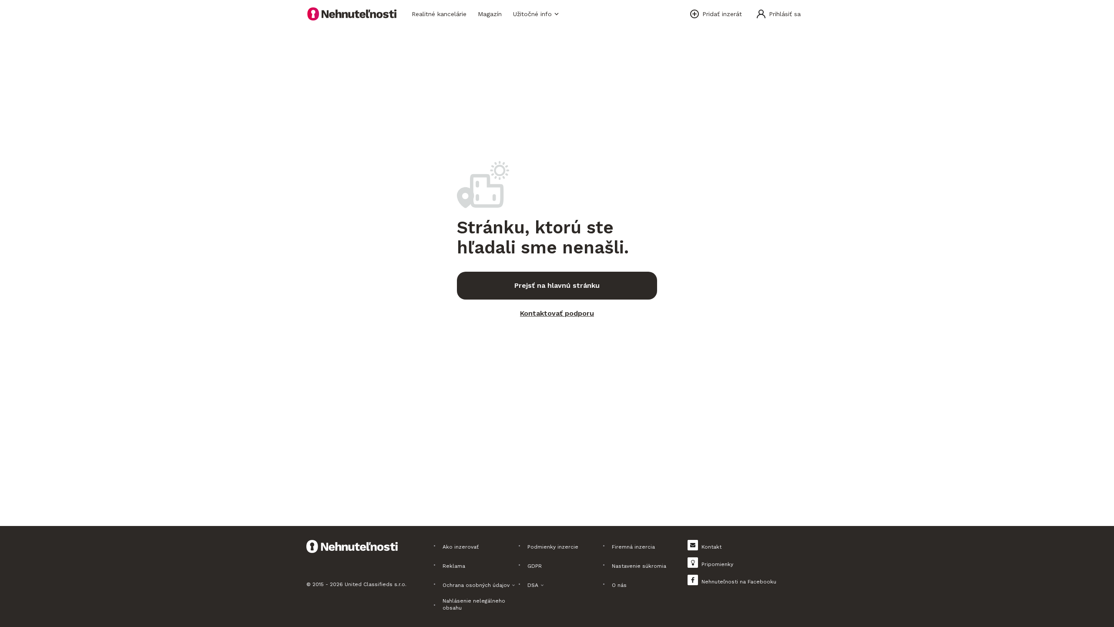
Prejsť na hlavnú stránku (557, 285)
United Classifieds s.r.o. (375, 584)
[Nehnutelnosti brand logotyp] (352, 13)
